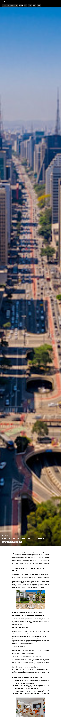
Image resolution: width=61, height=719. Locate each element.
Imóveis (34, 5)
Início (3, 548)
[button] (15, 2)
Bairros (25, 5)
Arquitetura (21, 5)
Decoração (30, 5)
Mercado (39, 5)
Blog (6, 548)
